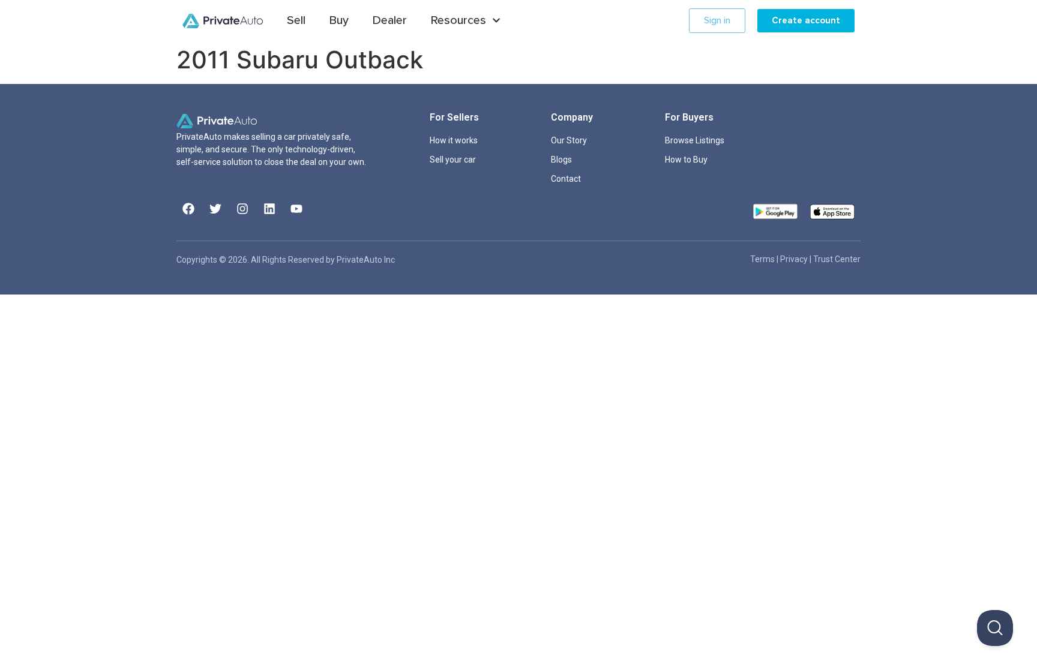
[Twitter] (215, 209)
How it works (454, 140)
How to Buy (686, 159)
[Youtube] (296, 209)
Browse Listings (694, 140)
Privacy (795, 259)
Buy (339, 20)
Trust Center (837, 259)
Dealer (390, 20)
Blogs (561, 159)
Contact (566, 179)
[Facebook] (188, 209)
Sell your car (453, 159)
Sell (296, 20)
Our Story (569, 140)
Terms (763, 259)
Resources (458, 20)
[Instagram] (242, 209)
